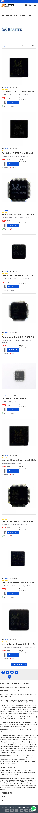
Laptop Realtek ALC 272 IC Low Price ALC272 (19, 521)
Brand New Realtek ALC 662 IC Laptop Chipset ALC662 (19, 214)
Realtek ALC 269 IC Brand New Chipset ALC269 (19, 92)
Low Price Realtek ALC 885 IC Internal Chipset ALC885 (19, 583)
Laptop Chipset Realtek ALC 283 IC (19, 460)
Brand (6, 9)
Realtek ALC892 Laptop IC (15, 399)
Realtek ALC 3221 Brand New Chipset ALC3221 (19, 153)
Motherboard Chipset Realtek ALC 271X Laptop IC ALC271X (19, 644)
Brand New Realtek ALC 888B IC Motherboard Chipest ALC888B (19, 337)
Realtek (6, 87)
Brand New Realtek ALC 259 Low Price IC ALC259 (19, 276)
